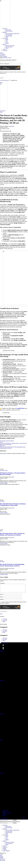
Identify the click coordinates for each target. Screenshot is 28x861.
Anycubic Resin (8, 34)
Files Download (8, 46)
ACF (6, 40)
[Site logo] (5, 26)
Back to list (2, 445)
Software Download (9, 45)
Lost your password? (4, 80)
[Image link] (4, 642)
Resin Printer (8, 29)
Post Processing (8, 31)
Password (4, 63)
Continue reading (3, 483)
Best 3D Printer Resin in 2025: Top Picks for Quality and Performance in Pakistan (12, 534)
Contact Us (5, 814)
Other (6, 37)
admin (12, 126)
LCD (6, 42)
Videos (6, 48)
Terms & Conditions (7, 813)
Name (1, 594)
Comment (2, 583)
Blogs (4, 815)
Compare (5, 849)
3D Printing (2, 440)
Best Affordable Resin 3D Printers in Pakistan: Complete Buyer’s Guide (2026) (13, 504)
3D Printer (2, 470)
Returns (4, 811)
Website (1, 599)
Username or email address (8, 60)
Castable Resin (20, 408)
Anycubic (5, 620)
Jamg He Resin (8, 36)
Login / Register (6, 850)
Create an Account (7, 57)
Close (1, 613)
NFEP (6, 39)
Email (1, 596)
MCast (5, 817)
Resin (1, 112)
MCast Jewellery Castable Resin (12, 33)
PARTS (7, 43)
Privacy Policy (6, 810)
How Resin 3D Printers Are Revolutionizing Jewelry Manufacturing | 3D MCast (12, 565)
